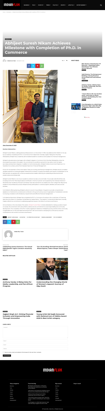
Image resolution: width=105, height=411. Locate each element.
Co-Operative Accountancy (33, 217)
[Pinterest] (37, 66)
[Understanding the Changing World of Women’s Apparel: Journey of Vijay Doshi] (52, 269)
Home (4, 12)
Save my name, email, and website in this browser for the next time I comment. (23, 352)
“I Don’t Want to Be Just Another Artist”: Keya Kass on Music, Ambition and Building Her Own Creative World (39, 399)
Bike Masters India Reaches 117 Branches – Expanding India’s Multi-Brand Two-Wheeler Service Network (37, 387)
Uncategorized (85, 80)
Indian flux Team (11, 60)
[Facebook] (29, 66)
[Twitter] (33, 66)
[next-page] (74, 112)
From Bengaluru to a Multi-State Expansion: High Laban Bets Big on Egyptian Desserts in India (92, 106)
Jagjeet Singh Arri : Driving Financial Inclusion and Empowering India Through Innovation (18, 316)
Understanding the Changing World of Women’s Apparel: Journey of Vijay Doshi (51, 284)
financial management (47, 217)
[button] (101, 5)
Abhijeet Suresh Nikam (35, 205)
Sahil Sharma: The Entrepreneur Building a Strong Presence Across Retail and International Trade (39, 391)
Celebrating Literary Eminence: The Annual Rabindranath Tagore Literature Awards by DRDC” (17, 248)
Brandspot (9, 12)
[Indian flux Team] (4, 60)
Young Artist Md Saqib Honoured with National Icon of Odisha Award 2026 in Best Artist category (51, 316)
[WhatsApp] (42, 66)
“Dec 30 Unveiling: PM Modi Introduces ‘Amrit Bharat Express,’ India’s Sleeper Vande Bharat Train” (52, 248)
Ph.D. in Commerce (58, 217)
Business (84, 70)
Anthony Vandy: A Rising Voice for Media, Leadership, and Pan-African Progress (18, 284)
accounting (22, 217)
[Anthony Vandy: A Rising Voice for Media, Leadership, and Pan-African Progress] (18, 269)
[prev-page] (72, 112)
